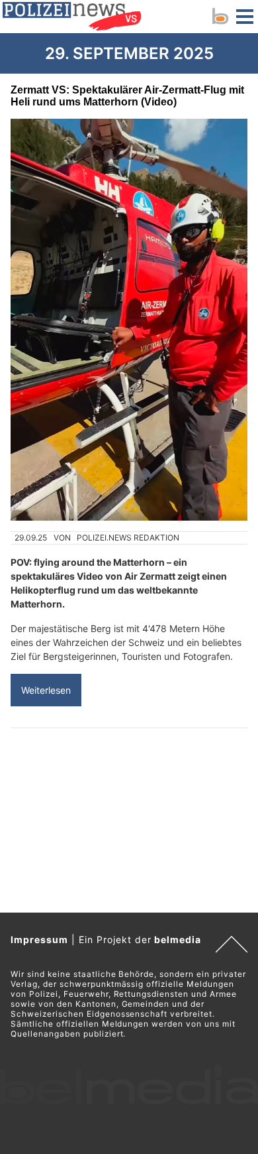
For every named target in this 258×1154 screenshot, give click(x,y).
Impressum (39, 939)
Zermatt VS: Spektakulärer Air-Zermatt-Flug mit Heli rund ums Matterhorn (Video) (127, 95)
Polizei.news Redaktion (128, 538)
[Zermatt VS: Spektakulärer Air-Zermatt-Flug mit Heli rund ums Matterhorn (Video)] (129, 320)
